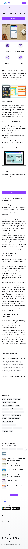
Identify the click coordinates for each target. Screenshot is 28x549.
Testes (3, 399)
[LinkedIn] (2, 538)
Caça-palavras (5, 408)
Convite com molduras (7, 412)
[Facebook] (8, 538)
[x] (16, 538)
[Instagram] (5, 538)
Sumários (4, 418)
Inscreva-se (20, 448)
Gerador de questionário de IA (9, 402)
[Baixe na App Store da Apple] (16, 509)
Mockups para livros (16, 415)
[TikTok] (11, 538)
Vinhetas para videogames (17, 408)
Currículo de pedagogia (7, 421)
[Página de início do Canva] (7, 3)
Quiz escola (4, 448)
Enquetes (9, 399)
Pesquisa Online (5, 415)
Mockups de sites (18, 428)
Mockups (17, 405)
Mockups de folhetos (7, 428)
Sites (11, 431)
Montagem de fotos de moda (8, 424)
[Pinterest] (13, 538)
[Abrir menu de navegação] (2, 3)
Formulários (5, 431)
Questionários (17, 399)
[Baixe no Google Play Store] (6, 509)
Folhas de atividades (19, 412)
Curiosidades (12, 448)
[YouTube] (19, 538)
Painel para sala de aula (14, 418)
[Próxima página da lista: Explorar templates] (25, 448)
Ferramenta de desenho (7, 405)
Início (3, 7)
